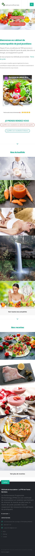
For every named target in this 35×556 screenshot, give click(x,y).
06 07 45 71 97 (7, 524)
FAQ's (4, 531)
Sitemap (5, 534)
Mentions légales (5, 552)
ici (20, 112)
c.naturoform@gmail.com (10, 528)
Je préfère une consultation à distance (17, 131)
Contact (5, 536)
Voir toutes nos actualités (17, 312)
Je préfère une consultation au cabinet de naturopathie (17, 125)
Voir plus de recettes (17, 474)
